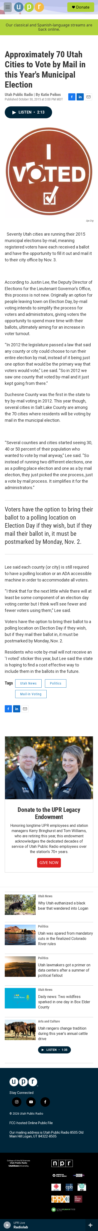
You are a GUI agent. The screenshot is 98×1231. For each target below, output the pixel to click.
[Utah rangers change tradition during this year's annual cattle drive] (20, 1030)
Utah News (28, 683)
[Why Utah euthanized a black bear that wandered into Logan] (20, 904)
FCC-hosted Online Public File (31, 1123)
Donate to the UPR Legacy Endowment (49, 813)
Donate (82, 7)
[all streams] (91, 1225)
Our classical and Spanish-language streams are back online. (49, 27)
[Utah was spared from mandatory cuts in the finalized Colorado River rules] (20, 935)
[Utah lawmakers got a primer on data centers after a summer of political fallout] (20, 966)
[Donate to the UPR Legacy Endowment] (49, 767)
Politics (55, 683)
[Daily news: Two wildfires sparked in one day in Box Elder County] (20, 998)
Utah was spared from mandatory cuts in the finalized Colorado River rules (65, 938)
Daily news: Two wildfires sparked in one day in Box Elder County (64, 1001)
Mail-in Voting (31, 694)
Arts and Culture (49, 1021)
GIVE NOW (49, 862)
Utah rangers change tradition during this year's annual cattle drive (63, 1033)
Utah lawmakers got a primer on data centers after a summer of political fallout (64, 970)
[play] (7, 1225)
